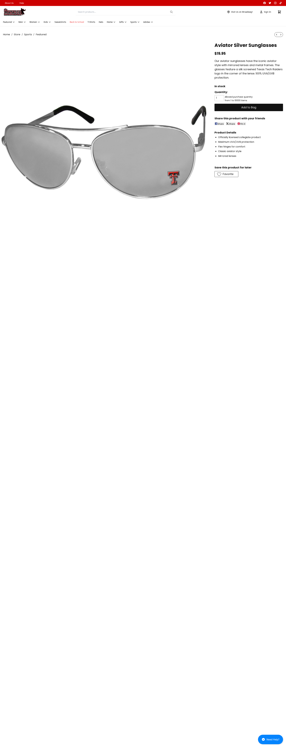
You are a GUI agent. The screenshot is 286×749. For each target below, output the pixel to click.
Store (17, 34)
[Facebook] (264, 3)
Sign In (267, 11)
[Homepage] (15, 12)
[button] (270, 741)
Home (6, 34)
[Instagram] (275, 3)
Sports (28, 34)
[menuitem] (277, 34)
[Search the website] (171, 12)
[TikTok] (280, 3)
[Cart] (279, 12)
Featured (41, 34)
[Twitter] (270, 3)
